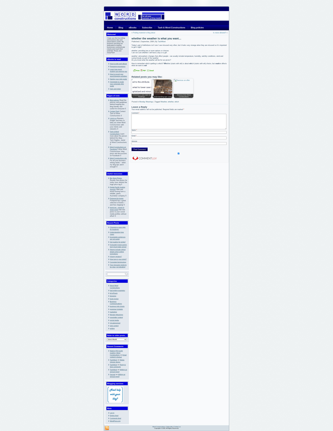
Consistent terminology (118, 262)
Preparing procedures (117, 66)
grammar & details (116, 309)
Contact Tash (114, 111)
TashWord (113, 360)
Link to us (113, 118)
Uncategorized (115, 323)
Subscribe (147, 28)
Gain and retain (115, 89)
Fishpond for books (116, 198)
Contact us (177, 426)
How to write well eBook (118, 64)
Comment (135, 113)
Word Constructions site (118, 158)
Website (134, 141)
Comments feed (115, 418)
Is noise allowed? (219, 33)
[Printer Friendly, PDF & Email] (143, 70)
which (177, 102)
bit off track (113, 293)
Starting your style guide (118, 79)
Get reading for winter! (118, 242)
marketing (113, 312)
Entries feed (114, 416)
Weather (164, 102)
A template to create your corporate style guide (117, 84)
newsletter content (116, 317)
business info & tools (117, 306)
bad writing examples (117, 290)
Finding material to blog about (144, 33)
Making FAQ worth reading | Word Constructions (116, 353)
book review (114, 299)
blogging (113, 296)
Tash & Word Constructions (171, 28)
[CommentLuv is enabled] (145, 161)
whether (171, 102)
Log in (112, 413)
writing (112, 328)
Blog (121, 28)
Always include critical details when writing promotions (118, 252)
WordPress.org (115, 421)
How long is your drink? (118, 259)
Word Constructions (158, 426)
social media (114, 320)
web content (114, 326)
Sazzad (112, 374)
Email (134, 136)
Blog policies (197, 28)
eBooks (132, 28)
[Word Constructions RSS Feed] (107, 428)
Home (110, 28)
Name (134, 130)
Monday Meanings (116, 315)
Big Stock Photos (116, 178)
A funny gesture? (116, 257)
